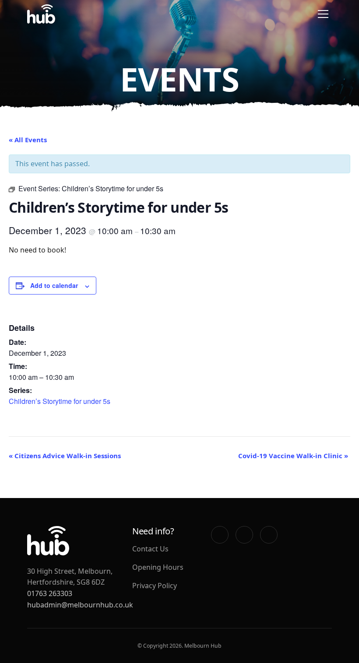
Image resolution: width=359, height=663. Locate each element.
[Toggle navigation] (323, 14)
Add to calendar (54, 285)
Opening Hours (157, 567)
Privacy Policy (154, 585)
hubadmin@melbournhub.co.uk (80, 605)
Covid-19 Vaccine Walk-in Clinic (293, 455)
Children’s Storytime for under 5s (59, 401)
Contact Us (150, 549)
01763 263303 (49, 593)
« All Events (28, 139)
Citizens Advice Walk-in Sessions (65, 455)
